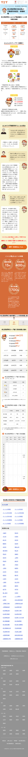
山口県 (4, 719)
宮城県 (23, 670)
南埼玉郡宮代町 (19, 635)
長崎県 (17, 730)
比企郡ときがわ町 (19, 617)
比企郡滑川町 (18, 607)
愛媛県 (23, 719)
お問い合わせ (9, 740)
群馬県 (17, 681)
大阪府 (23, 705)
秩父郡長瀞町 (6, 624)
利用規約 (15, 740)
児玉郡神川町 (6, 631)
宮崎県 (10, 733)
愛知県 (4, 698)
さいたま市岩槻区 (19, 523)
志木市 (4, 572)
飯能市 (4, 544)
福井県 (23, 691)
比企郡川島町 (6, 614)
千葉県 (4, 684)
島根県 (10, 716)
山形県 (10, 673)
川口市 (4, 536)
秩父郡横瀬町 (6, 621)
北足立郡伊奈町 (19, 600)
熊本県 (23, 730)
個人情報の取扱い (22, 740)
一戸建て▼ (14, 324)
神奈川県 (17, 684)
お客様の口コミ (7, 655)
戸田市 (16, 565)
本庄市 (4, 547)
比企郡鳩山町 (6, 617)
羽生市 (4, 554)
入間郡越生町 (6, 607)
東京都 (10, 684)
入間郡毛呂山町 (19, 603)
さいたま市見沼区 (19, 513)
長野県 (10, 695)
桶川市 (16, 575)
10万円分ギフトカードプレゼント (17, 655)
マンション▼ (4, 324)
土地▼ (23, 324)
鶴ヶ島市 (5, 593)
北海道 (4, 670)
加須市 (16, 544)
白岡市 (4, 600)
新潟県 (4, 691)
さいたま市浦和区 (7, 520)
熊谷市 (16, 533)
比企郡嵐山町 (6, 610)
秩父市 (4, 540)
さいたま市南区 (19, 520)
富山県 (10, 691)
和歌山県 (17, 709)
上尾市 (16, 558)
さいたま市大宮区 (7, 513)
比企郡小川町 (18, 610)
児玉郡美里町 (18, 628)
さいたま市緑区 (7, 523)
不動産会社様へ (18, 743)
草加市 (4, 561)
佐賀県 (10, 730)
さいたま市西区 (7, 509)
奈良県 (10, 709)
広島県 (23, 716)
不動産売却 (24, 651)
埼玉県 (23, 681)
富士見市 (17, 582)
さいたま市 (5, 504)
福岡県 (4, 730)
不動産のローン (12, 651)
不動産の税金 (18, 651)
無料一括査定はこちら (16, 247)
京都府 (17, 705)
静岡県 (23, 695)
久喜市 (4, 579)
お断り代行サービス (14, 658)
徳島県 (10, 719)
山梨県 (4, 695)
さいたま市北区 (19, 509)
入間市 (4, 568)
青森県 (10, 670)
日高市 (16, 593)
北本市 (16, 579)
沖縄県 (23, 733)
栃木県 (10, 681)
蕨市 (4, 565)
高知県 (4, 723)
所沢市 (16, 540)
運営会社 (4, 740)
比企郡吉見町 (18, 614)
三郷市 (4, 586)
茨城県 (4, 681)
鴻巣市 (16, 554)
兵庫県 (4, 709)
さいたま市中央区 (7, 516)
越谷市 (16, 561)
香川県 (17, 719)
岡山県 (17, 716)
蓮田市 (16, 586)
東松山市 (17, 547)
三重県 (4, 705)
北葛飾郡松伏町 (19, 639)
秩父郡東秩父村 (7, 628)
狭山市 (16, 551)
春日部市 (5, 551)
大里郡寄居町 (6, 635)
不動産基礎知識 (5, 651)
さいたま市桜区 (19, 516)
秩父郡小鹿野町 (19, 624)
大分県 (4, 733)
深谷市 (4, 558)
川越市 (4, 533)
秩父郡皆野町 (18, 621)
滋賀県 (10, 705)
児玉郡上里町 (18, 631)
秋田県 (4, 673)
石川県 (17, 691)
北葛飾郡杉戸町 (7, 639)
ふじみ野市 (17, 596)
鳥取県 (4, 716)
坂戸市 (4, 589)
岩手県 (17, 670)
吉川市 (4, 596)
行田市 (16, 536)
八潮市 (4, 582)
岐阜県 (17, 695)
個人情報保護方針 (10, 743)
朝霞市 (16, 568)
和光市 (16, 572)
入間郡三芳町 (6, 603)
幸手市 (16, 589)
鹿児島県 (17, 733)
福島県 (17, 673)
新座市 (4, 575)
